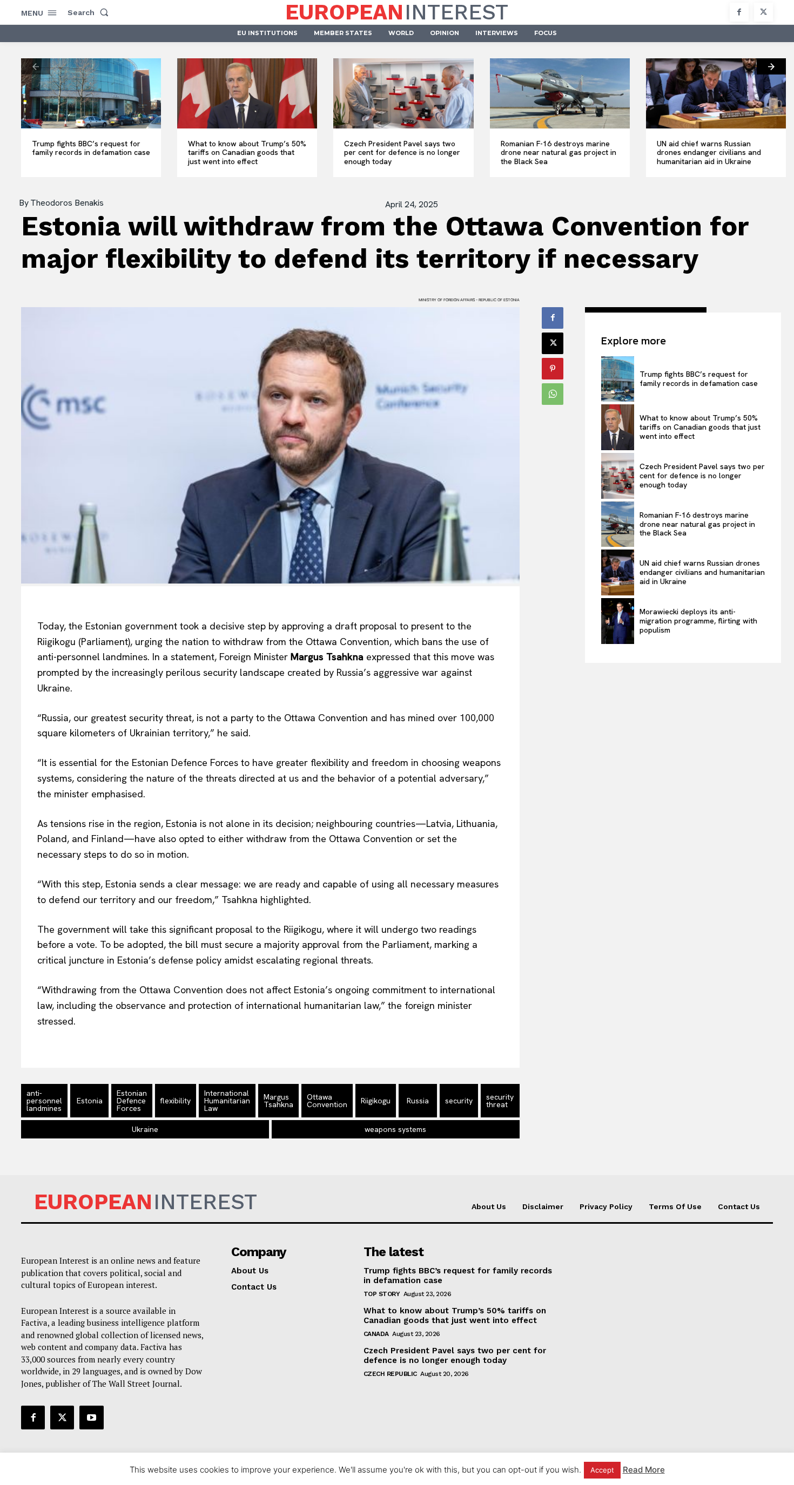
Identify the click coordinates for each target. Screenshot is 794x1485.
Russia (418, 1101)
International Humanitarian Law (227, 1100)
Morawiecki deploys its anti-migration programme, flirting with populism (698, 621)
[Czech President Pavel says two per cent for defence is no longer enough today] (403, 93)
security (459, 1101)
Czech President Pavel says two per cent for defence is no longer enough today (402, 153)
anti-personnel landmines (44, 1100)
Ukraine (145, 1129)
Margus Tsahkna (278, 1100)
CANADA (376, 1334)
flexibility (175, 1101)
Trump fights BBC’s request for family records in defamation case (91, 148)
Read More (644, 1469)
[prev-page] (35, 66)
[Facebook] (739, 12)
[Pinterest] (552, 368)
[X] (763, 12)
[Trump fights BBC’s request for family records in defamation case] (91, 93)
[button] (90, 12)
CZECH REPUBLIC (390, 1374)
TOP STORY (382, 1294)
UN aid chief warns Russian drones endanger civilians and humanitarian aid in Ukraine (709, 153)
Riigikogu (376, 1101)
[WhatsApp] (552, 394)
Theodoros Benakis (67, 203)
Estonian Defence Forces (132, 1100)
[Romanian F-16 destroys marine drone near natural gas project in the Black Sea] (560, 93)
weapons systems (395, 1129)
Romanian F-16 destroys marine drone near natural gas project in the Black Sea (558, 153)
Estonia (90, 1101)
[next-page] (771, 66)
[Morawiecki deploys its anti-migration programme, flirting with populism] (617, 621)
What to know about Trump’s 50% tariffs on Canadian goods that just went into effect (247, 153)
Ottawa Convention (327, 1100)
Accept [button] (602, 1470)
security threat (500, 1100)
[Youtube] (91, 1417)
